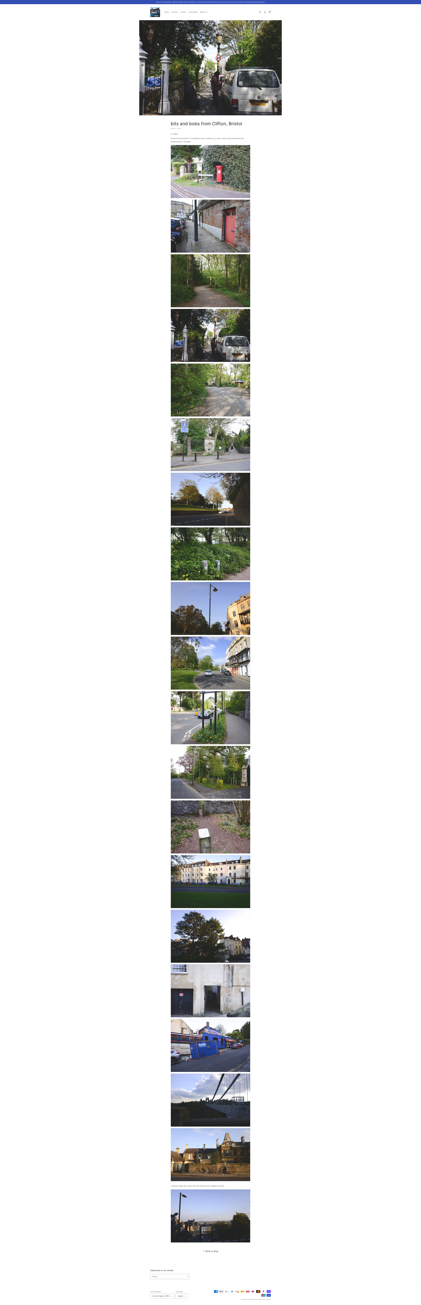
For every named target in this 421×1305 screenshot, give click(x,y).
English (180, 1296)
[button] (260, 12)
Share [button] (175, 134)
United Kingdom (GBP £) (161, 1296)
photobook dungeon (253, 1299)
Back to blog (212, 1251)
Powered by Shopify (265, 1299)
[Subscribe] (187, 1276)
